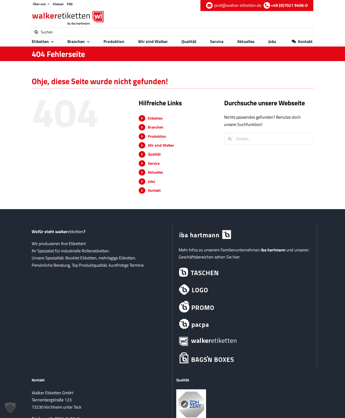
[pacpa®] (244, 323)
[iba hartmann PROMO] (244, 306)
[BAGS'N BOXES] (244, 358)
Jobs (151, 181)
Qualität (154, 154)
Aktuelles (155, 172)
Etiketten (155, 118)
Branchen (155, 127)
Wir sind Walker (161, 145)
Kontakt (154, 190)
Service (154, 163)
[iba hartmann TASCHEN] (244, 272)
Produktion (157, 136)
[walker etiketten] (244, 341)
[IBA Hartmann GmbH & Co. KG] (244, 234)
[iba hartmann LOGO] (244, 289)
